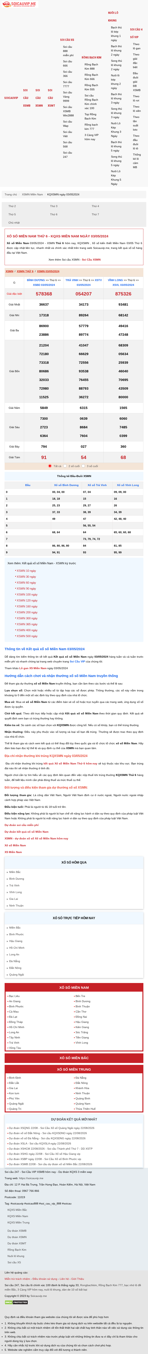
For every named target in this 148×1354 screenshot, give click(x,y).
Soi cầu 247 (67, 154)
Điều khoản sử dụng (45, 1278)
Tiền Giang (82, 1037)
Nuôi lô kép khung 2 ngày (116, 82)
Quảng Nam (83, 1103)
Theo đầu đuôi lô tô (136, 142)
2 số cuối (74, 466)
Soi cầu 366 (67, 73)
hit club (9, 1310)
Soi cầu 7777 (67, 84)
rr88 (45, 1310)
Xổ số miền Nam (74, 988)
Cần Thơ (81, 1011)
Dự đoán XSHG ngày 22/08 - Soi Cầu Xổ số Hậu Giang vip (44, 1153)
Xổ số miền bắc (74, 1058)
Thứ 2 (12, 206)
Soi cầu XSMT (51, 98)
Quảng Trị (15, 1108)
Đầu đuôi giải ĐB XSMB (136, 82)
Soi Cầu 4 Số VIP (136, 33)
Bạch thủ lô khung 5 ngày (116, 146)
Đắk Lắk (14, 1082)
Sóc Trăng (82, 1032)
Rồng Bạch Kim (91, 57)
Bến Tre (80, 996)
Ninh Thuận (16, 905)
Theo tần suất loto (136, 123)
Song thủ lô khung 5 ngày (116, 161)
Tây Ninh (14, 1037)
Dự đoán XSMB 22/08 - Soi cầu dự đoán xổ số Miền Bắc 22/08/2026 (50, 1164)
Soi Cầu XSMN (91, 259)
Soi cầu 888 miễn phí (68, 51)
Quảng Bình (83, 1098)
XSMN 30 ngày (26, 576)
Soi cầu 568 (67, 144)
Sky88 (38, 1310)
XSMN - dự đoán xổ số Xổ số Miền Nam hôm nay (36, 838)
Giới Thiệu (77, 1278)
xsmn (9, 271)
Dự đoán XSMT (17, 1243)
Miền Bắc (15, 872)
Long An (14, 954)
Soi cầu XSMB (26, 98)
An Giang (14, 1001)
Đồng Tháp (16, 1021)
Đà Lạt (13, 1016)
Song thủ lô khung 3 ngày (116, 113)
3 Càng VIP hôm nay (91, 137)
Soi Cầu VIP (77, 661)
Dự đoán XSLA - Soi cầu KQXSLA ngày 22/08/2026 (40, 1143)
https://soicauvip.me (31, 1178)
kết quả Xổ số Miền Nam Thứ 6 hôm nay (71, 763)
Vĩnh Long (115, 280)
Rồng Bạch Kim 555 (91, 87)
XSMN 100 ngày (27, 594)
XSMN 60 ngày (26, 582)
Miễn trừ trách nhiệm (17, 1278)
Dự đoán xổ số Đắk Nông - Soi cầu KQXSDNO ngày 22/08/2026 (48, 1133)
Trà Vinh (72, 280)
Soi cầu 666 (67, 63)
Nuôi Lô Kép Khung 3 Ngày (116, 129)
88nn (27, 1310)
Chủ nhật (14, 222)
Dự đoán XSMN (17, 1237)
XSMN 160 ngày (27, 606)
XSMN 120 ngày (27, 600)
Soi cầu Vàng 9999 (67, 96)
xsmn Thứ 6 (25, 271)
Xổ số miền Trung (74, 1069)
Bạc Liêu (14, 996)
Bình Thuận (83, 1006)
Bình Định (15, 1077)
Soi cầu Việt (67, 134)
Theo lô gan (136, 46)
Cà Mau (14, 1011)
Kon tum (14, 1093)
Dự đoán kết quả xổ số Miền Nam (26, 831)
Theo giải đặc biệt (136, 61)
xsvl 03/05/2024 (123, 284)
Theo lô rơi (136, 98)
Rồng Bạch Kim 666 (91, 77)
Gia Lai (13, 898)
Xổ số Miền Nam (15, 845)
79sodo (18, 1310)
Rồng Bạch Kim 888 (91, 66)
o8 (32, 1310)
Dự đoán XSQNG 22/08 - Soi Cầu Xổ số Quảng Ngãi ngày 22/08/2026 (51, 1127)
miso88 (59, 1310)
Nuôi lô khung (113, 16)
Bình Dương (36, 280)
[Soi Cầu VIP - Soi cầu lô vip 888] (20, 4)
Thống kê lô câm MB (137, 161)
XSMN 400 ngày (27, 630)
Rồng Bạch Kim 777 (110, 1285)
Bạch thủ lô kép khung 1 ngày (116, 34)
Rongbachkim (88, 1285)
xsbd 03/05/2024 (44, 284)
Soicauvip (11, 98)
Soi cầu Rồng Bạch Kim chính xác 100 (91, 102)
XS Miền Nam (13, 852)
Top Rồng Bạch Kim (90, 116)
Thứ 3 (53, 206)
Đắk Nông (15, 967)
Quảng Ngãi (16, 974)
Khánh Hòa (82, 1088)
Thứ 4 (95, 206)
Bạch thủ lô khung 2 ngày (116, 50)
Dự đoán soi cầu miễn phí (22, 825)
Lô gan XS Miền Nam (32, 668)
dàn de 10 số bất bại (74, 1289)
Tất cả (57, 466)
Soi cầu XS (67, 40)
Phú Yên (14, 1098)
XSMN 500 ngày (27, 636)
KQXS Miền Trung (18, 1222)
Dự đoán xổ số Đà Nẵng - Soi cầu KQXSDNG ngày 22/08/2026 (47, 1138)
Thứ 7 (95, 214)
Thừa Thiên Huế (86, 1108)
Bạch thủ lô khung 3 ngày (116, 98)
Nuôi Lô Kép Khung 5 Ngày (116, 177)
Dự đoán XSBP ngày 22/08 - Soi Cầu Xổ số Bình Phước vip (45, 1159)
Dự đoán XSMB (17, 1230)
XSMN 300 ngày (27, 618)
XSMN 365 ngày (27, 624)
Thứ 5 (12, 214)
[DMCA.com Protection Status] (16, 1303)
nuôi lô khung (52, 1289)
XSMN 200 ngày (27, 612)
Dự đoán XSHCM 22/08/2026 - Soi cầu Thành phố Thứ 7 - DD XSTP (50, 1148)
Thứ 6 (53, 214)
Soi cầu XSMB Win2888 (68, 111)
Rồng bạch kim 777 (91, 126)
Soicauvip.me (38, 1295)
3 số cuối (92, 466)
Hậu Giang (15, 941)
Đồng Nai (81, 1016)
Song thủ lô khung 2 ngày (116, 65)
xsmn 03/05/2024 (48, 271)
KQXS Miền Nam (18, 1216)
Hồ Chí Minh (16, 947)
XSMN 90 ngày (26, 588)
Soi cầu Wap (67, 123)
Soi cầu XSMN (39, 98)
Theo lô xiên (137, 108)
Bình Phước (16, 934)
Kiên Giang (82, 1027)
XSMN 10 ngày (26, 570)
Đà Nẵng (14, 961)
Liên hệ (64, 1278)
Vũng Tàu (15, 1047)
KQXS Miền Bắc (17, 1209)
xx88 (52, 1310)
